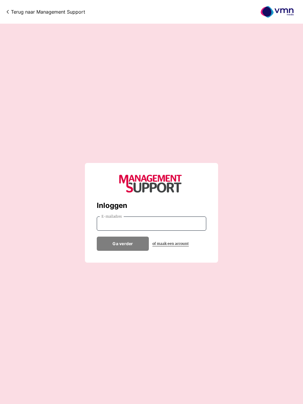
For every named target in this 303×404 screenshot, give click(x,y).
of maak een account (170, 243)
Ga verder (122, 243)
